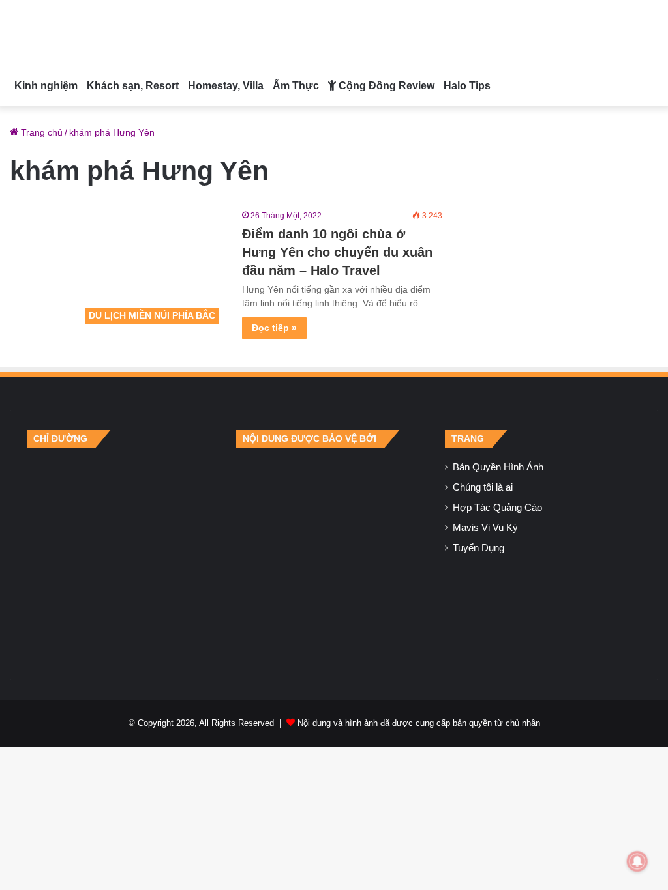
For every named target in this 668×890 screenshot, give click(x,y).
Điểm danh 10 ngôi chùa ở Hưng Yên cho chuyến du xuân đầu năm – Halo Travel (337, 252)
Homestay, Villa (226, 85)
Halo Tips (467, 85)
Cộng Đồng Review (385, 85)
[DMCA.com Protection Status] (334, 555)
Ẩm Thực (296, 85)
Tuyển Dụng (478, 548)
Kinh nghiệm (46, 85)
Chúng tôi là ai (483, 487)
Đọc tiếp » (274, 328)
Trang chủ (40, 132)
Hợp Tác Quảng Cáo (497, 507)
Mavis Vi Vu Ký (485, 528)
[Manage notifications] (637, 861)
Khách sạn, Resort (133, 85)
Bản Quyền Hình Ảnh (498, 467)
